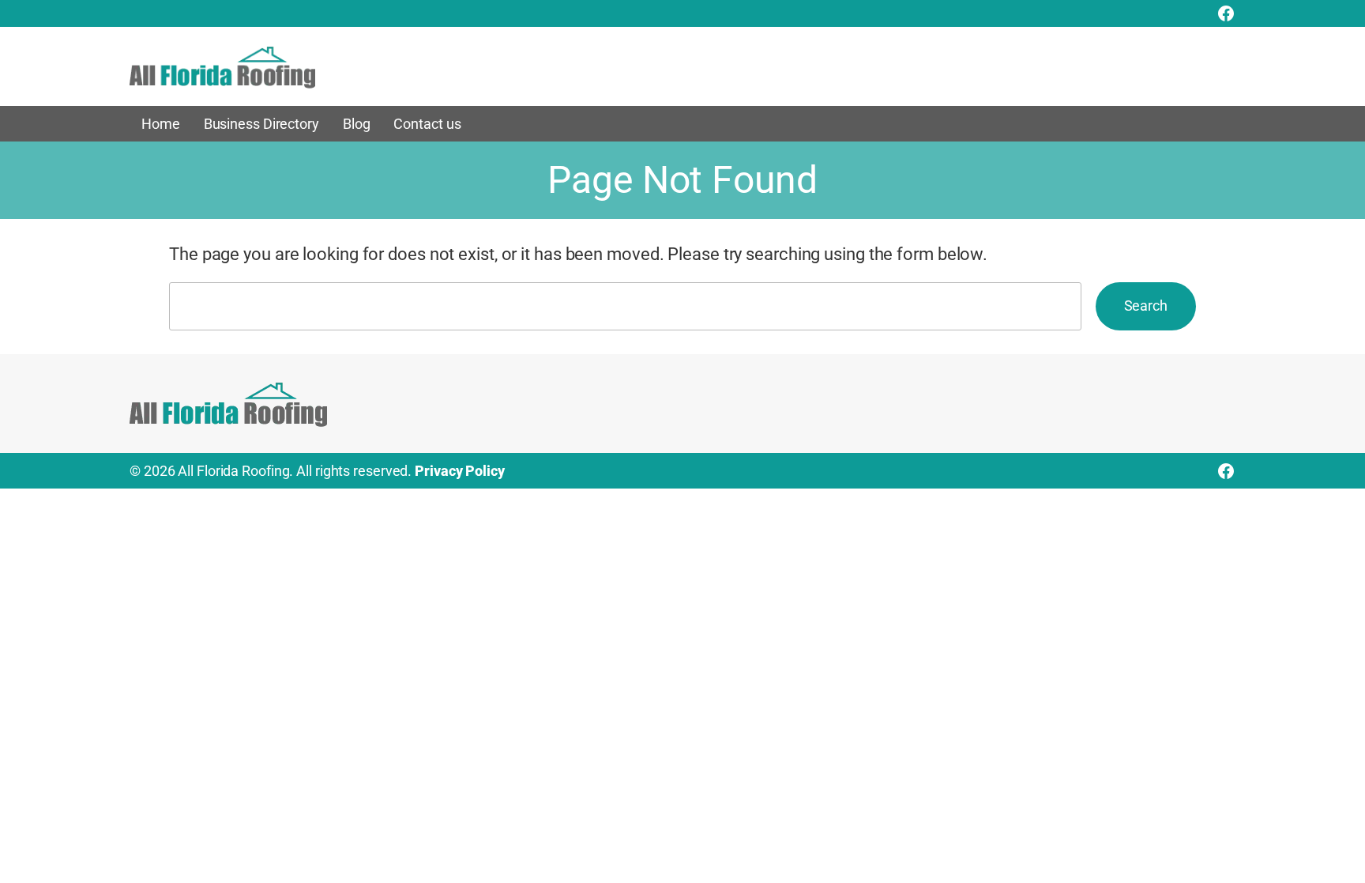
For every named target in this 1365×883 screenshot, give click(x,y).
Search (1146, 305)
